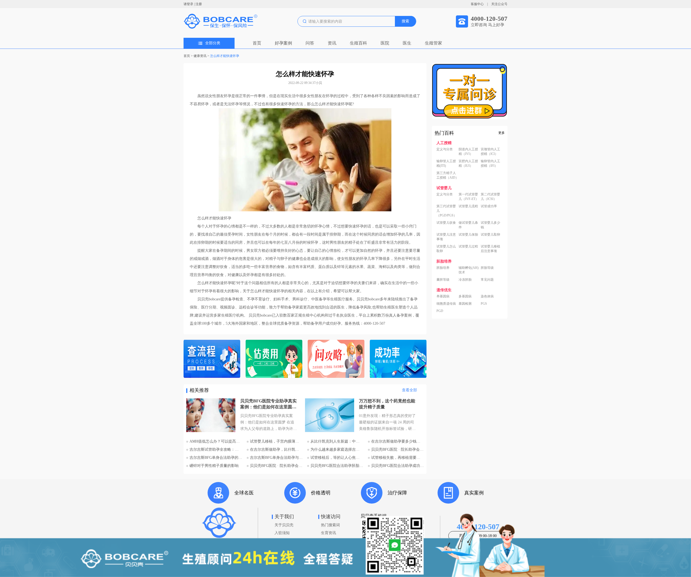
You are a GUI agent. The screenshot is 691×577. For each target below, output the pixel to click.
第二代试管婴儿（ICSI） (490, 196)
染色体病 (487, 296)
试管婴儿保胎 (468, 234)
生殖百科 (358, 43)
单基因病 (442, 296)
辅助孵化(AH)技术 (469, 270)
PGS (484, 304)
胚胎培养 (442, 268)
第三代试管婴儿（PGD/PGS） (446, 210)
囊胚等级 (442, 279)
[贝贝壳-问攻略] (336, 359)
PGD (439, 311)
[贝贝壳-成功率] (398, 359)
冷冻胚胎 (465, 279)
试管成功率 (489, 206)
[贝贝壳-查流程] (212, 359)
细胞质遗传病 (446, 304)
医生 (407, 43)
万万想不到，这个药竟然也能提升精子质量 (387, 404)
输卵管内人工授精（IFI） (490, 163)
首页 (257, 43)
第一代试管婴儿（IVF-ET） (469, 196)
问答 (310, 43)
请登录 (188, 4)
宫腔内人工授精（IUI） (468, 163)
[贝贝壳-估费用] (274, 359)
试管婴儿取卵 (490, 234)
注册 (198, 4)
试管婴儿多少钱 (490, 225)
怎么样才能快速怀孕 (224, 56)
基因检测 (465, 304)
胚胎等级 (487, 268)
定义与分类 (444, 149)
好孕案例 (283, 43)
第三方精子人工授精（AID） (447, 175)
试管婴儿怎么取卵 (446, 249)
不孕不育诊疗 (258, 299)
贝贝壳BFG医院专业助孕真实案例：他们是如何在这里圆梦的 (268, 404)
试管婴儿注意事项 (446, 237)
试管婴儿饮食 (446, 223)
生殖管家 (433, 43)
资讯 (332, 43)
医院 (385, 43)
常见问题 (487, 279)
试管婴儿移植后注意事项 (490, 249)
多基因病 (465, 296)
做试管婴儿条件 (468, 225)
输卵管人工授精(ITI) (446, 163)
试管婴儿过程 (468, 246)
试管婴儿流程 (468, 206)
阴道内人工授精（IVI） (468, 151)
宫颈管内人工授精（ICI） (490, 151)
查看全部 (409, 390)
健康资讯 (200, 56)
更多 (501, 133)
